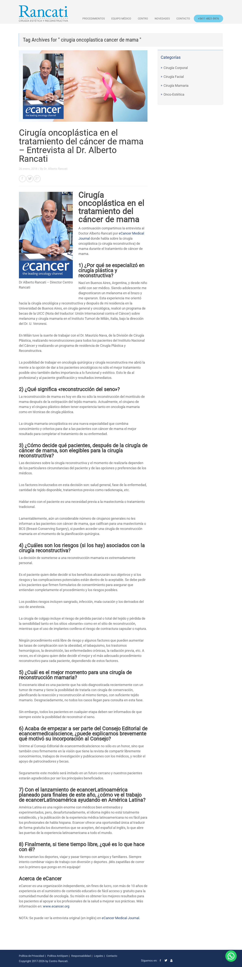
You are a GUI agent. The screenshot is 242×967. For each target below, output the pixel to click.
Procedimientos (93, 18)
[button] (231, 956)
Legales (98, 955)
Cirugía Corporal (176, 68)
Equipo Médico (121, 18)
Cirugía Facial (174, 77)
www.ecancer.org (56, 906)
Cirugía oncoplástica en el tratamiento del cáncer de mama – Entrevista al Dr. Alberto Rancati (81, 146)
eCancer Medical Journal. (121, 918)
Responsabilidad (81, 955)
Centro (143, 18)
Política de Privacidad (31, 955)
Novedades (162, 18)
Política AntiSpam (57, 955)
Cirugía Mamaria (176, 85)
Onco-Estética (174, 94)
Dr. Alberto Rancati (55, 168)
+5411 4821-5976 (208, 18)
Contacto (183, 18)
